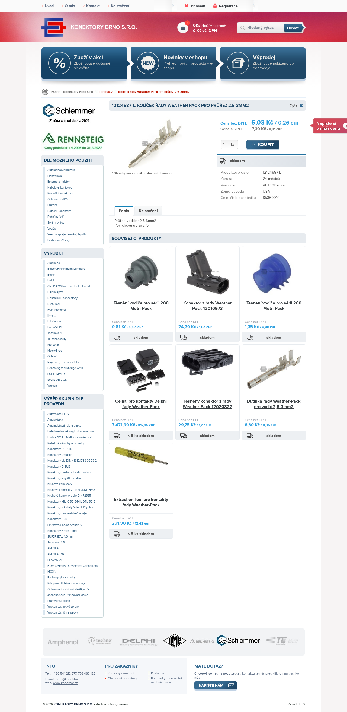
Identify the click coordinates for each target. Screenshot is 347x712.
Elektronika (54, 176)
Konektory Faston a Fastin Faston (69, 472)
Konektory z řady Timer (62, 531)
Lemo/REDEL (56, 327)
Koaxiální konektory (60, 193)
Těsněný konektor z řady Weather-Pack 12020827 (207, 404)
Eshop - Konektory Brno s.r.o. (72, 92)
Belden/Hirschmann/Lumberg (66, 269)
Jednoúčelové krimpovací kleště (67, 595)
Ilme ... (51, 315)
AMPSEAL (53, 548)
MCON (51, 571)
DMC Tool (53, 304)
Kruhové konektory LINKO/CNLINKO (71, 490)
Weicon (52, 385)
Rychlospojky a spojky (61, 577)
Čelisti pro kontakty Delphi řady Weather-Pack (141, 404)
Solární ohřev (55, 222)
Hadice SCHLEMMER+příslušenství (69, 437)
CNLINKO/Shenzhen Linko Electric (69, 286)
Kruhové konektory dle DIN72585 (69, 495)
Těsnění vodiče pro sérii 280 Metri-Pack (141, 305)
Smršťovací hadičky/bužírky (64, 525)
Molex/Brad (54, 350)
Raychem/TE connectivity (63, 362)
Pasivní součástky (58, 240)
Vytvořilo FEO (296, 704)
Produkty (106, 92)
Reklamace (159, 673)
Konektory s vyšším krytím (64, 478)
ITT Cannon (54, 321)
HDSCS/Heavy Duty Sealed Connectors (72, 566)
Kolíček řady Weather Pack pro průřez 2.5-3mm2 (153, 92)
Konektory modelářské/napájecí (67, 513)
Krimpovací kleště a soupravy (66, 583)
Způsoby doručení (121, 673)
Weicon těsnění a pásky (62, 612)
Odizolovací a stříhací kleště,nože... (69, 589)
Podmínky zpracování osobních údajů (166, 680)
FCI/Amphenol (56, 310)
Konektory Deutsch (59, 455)
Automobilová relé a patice (64, 425)
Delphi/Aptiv (55, 292)
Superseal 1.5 (56, 542)
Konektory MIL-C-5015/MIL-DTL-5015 (71, 501)
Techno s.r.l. (55, 333)
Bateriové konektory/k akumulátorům (71, 431)
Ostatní (51, 356)
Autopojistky (55, 419)
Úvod (49, 6)
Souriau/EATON (57, 380)
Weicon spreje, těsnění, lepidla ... (68, 234)
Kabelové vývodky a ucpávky (65, 443)
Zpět (293, 106)
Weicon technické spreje (63, 606)
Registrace (228, 6)
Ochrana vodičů (57, 199)
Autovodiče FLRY (58, 414)
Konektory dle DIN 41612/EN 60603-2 (72, 460)
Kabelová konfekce (59, 187)
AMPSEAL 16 (55, 554)
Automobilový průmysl (61, 170)
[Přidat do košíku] (262, 145)
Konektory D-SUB (58, 466)
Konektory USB (57, 519)
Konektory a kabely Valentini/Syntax (70, 507)
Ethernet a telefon (58, 181)
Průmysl (52, 205)
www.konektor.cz (65, 683)
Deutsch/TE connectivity (62, 298)
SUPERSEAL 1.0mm (60, 536)
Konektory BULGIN (59, 449)
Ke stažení (120, 6)
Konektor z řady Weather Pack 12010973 (207, 305)
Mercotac (53, 345)
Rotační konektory (59, 211)
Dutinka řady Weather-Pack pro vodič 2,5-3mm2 (274, 404)
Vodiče (51, 228)
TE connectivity (56, 339)
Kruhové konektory (59, 484)
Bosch (51, 274)
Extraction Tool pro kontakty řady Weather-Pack (141, 502)
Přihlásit (198, 6)
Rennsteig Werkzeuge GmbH (66, 368)
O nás (70, 6)
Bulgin (51, 280)
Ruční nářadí (55, 216)
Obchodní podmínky (122, 678)
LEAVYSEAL (55, 560)
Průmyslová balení (58, 601)
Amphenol (53, 263)
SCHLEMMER (56, 374)
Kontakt (93, 6)
